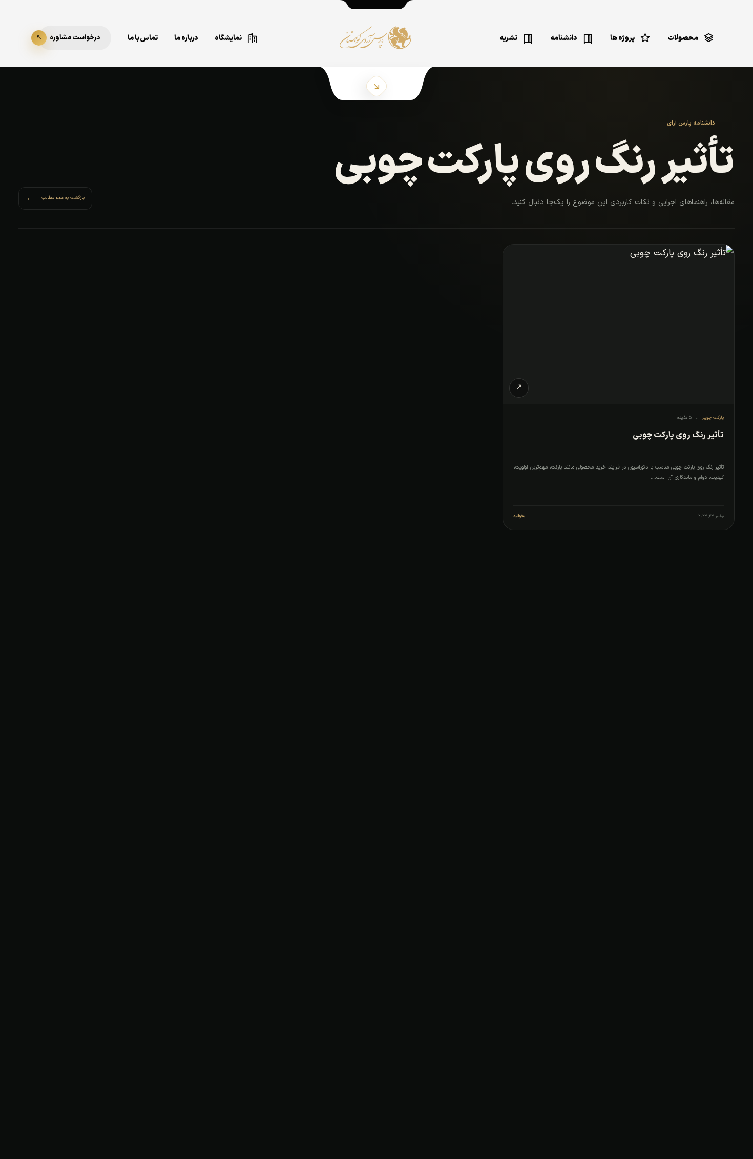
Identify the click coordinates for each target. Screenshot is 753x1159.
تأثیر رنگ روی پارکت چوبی (678, 435)
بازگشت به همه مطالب (55, 198)
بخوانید (519, 516)
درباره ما (186, 38)
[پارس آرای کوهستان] (376, 45)
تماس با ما (143, 38)
